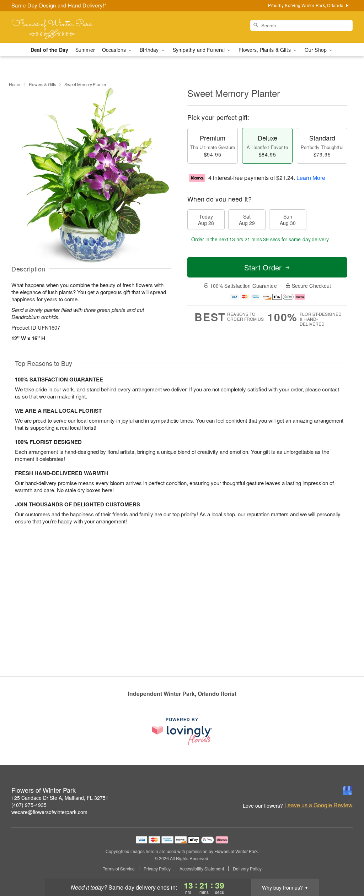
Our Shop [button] (316, 49)
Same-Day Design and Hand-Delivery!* (59, 5)
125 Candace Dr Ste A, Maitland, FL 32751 (59, 797)
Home (14, 84)
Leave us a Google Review (318, 805)
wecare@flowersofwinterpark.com (49, 811)
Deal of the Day (49, 49)
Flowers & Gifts (42, 84)
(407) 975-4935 (29, 804)
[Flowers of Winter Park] (62, 27)
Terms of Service (119, 869)
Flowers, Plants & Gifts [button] (265, 49)
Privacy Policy (157, 869)
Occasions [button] (114, 49)
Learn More (310, 178)
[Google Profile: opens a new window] (348, 791)
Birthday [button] (150, 49)
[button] (345, 866)
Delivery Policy (247, 869)
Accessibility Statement (202, 869)
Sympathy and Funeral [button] (199, 49)
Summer (85, 49)
